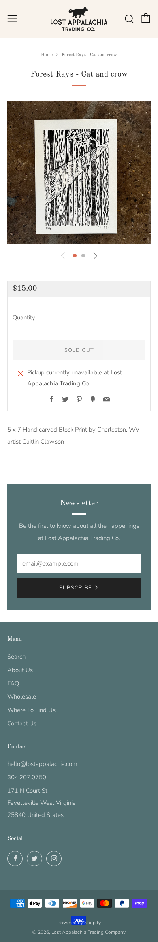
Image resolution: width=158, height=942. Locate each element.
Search (16, 657)
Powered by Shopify (79, 922)
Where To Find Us (31, 710)
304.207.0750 (26, 777)
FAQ (13, 683)
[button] (75, 255)
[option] (79, 172)
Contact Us (21, 723)
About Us (20, 670)
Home (47, 55)
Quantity (24, 317)
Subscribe (75, 587)
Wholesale (21, 697)
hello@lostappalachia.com (42, 764)
